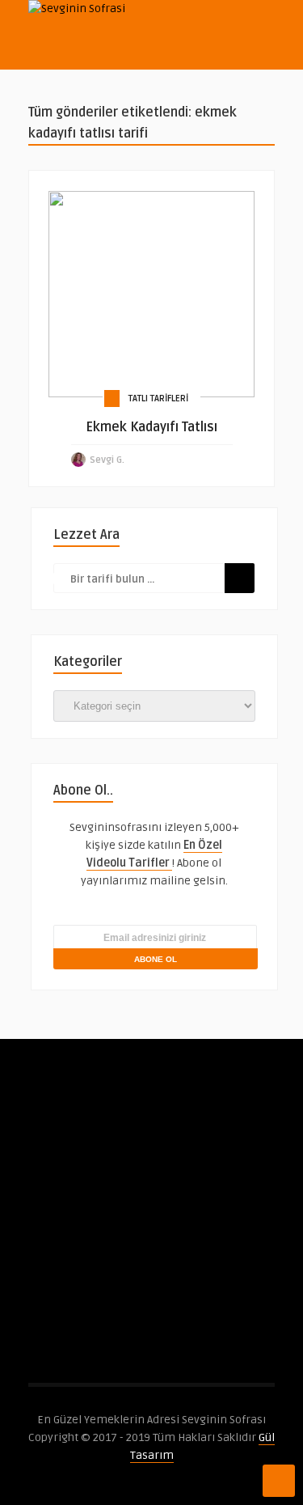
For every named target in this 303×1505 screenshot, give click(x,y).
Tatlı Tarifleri (158, 398)
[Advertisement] (151, 1231)
